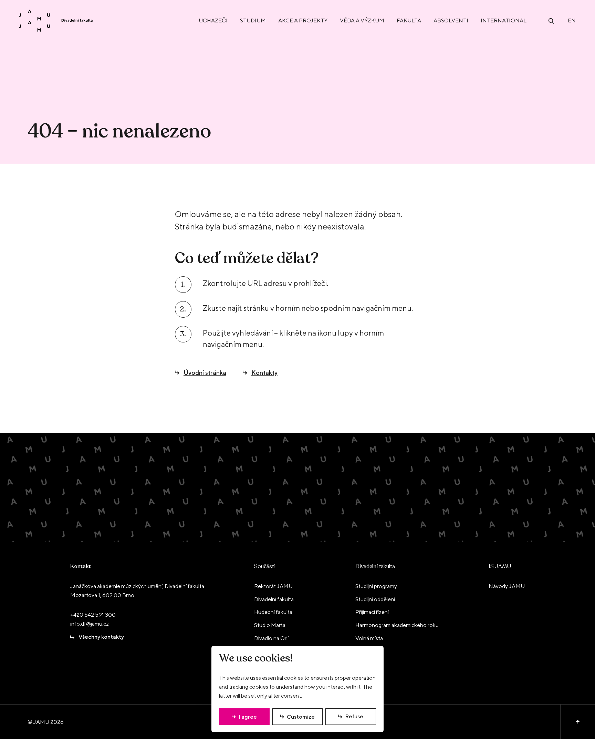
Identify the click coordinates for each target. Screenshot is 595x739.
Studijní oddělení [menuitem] (375, 599)
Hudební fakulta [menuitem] (273, 612)
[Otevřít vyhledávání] (551, 20)
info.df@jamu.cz (89, 623)
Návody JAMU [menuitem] (507, 586)
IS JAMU (500, 566)
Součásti (264, 566)
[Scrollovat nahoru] (577, 722)
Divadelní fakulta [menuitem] (274, 599)
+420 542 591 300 (93, 615)
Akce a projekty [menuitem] (302, 20)
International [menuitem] (503, 20)
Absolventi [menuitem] (451, 20)
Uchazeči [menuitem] (213, 20)
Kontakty (264, 372)
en (572, 20)
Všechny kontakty (101, 637)
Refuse (354, 716)
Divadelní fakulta (375, 566)
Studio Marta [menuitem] (269, 625)
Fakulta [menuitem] (409, 20)
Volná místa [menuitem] (369, 638)
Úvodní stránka (205, 372)
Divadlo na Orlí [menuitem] (271, 638)
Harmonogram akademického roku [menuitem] (397, 625)
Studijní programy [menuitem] (376, 586)
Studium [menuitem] (253, 20)
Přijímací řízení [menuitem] (372, 612)
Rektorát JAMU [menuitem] (273, 586)
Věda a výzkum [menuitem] (362, 20)
